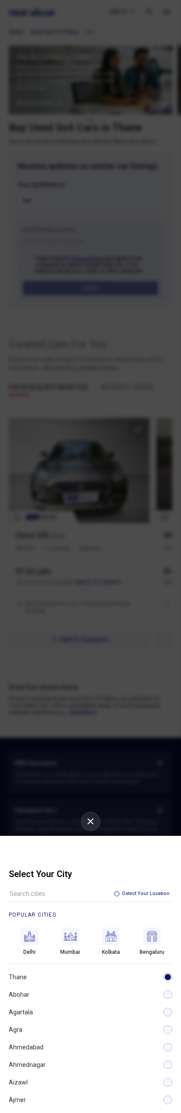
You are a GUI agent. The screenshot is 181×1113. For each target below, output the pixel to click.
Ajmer (17, 1099)
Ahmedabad (26, 1047)
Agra (15, 1029)
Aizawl (18, 1082)
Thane (18, 977)
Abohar (19, 994)
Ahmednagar (27, 1064)
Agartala (21, 1012)
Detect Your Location (146, 893)
